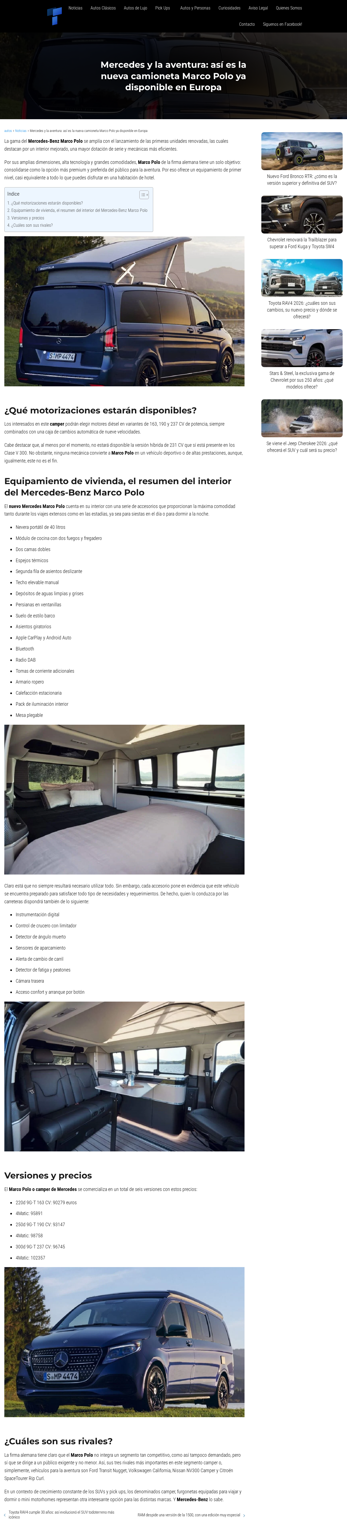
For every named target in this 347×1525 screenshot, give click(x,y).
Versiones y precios (27, 218)
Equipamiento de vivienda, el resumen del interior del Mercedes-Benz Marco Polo (79, 210)
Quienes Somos (289, 8)
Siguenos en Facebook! (282, 24)
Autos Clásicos (103, 8)
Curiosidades (229, 8)
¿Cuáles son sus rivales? (32, 225)
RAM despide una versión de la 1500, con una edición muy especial (189, 1515)
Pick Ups (163, 8)
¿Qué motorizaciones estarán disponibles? (47, 203)
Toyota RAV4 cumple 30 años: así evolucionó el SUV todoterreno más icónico (61, 1515)
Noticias (75, 8)
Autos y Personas (195, 8)
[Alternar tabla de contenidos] (141, 194)
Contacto (247, 24)
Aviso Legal (258, 8)
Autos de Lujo (135, 8)
